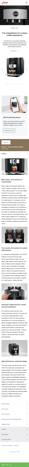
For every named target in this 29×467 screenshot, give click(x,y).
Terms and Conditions (7, 445)
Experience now (9, 130)
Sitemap (16, 445)
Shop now (6, 142)
